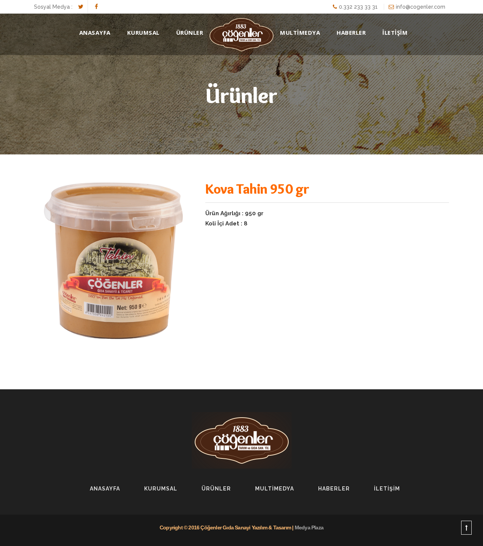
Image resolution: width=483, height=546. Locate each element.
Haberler (334, 489)
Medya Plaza (309, 527)
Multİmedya (274, 489)
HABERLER (351, 32)
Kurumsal (143, 32)
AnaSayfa (95, 32)
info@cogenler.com (420, 7)
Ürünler (216, 489)
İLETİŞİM (395, 32)
